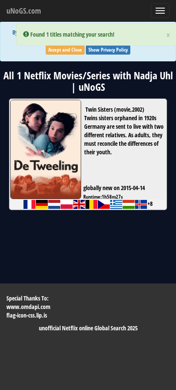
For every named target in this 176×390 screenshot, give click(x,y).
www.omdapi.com (28, 307)
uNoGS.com (23, 11)
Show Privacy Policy (108, 49)
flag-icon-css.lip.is (26, 315)
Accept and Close (65, 49)
